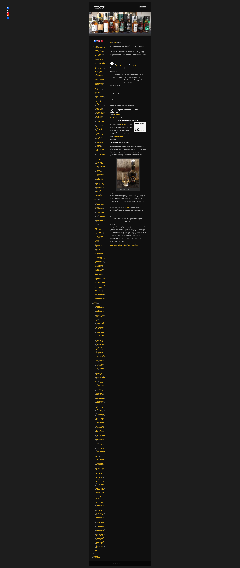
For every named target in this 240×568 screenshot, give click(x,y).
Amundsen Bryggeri (100, 97)
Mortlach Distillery (99, 534)
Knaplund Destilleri (98, 261)
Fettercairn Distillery (100, 335)
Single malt (133, 245)
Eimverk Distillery (99, 227)
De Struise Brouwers (100, 122)
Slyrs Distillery (99, 249)
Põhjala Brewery (99, 172)
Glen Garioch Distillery (100, 337)
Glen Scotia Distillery (100, 307)
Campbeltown (97, 306)
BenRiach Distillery (100, 468)
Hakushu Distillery (99, 231)
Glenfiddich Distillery (100, 510)
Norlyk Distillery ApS (99, 265)
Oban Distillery (99, 365)
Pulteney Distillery (99, 366)
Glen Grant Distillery (100, 492)
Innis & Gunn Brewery (100, 154)
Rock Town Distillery (99, 78)
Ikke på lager (120, 245)
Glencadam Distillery (100, 341)
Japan (96, 228)
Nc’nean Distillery (99, 364)
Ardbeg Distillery (99, 401)
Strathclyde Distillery (100, 454)
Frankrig (96, 215)
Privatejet (128, 245)
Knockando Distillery (100, 523)
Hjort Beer (98, 145)
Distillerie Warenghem (100, 216)
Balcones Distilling (98, 50)
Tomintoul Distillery (100, 546)
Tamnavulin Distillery (100, 543)
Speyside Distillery (100, 538)
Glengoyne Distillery (100, 349)
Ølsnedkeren (98, 171)
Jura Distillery (99, 388)
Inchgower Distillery (100, 522)
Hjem (111, 42)
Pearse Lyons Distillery (99, 294)
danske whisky (127, 207)
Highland (96, 314)
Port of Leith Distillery (100, 451)
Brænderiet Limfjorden (99, 256)
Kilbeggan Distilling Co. (99, 287)
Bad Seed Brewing (99, 99)
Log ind (95, 554)
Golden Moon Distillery (99, 58)
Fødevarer (97, 91)
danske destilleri (123, 124)
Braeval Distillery (99, 473)
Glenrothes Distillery (100, 517)
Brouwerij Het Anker (100, 107)
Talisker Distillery (99, 394)
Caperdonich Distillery (100, 475)
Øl (95, 93)
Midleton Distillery (98, 290)
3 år (134, 244)
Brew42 (97, 104)
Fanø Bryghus (99, 129)
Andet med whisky (123, 35)
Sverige (96, 235)
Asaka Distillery (99, 229)
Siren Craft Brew (99, 183)
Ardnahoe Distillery (100, 402)
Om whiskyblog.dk (139, 35)
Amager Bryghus (99, 96)
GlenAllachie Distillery (100, 500)
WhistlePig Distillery (99, 83)
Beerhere (98, 100)
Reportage (95, 302)
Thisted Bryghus (99, 190)
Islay (96, 399)
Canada (96, 200)
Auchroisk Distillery (100, 461)
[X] (7, 10)
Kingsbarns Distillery (100, 439)
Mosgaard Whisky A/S (99, 262)
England (96, 207)
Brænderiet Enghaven (99, 254)
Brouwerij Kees (99, 108)
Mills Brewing (99, 162)
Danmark (104, 35)
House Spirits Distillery (99, 60)
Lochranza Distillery (100, 390)
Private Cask (96, 300)
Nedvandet (124, 245)
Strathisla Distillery (100, 539)
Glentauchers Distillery (100, 519)
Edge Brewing (99, 128)
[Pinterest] (7, 12)
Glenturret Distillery (100, 355)
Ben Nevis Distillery (100, 322)
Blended (96, 304)
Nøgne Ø (98, 170)
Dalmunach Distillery (100, 485)
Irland (100, 35)
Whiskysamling (131, 35)
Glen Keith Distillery (100, 494)
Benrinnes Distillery (100, 469)
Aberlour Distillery (99, 457)
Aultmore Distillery (100, 463)
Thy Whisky (97, 275)
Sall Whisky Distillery (99, 269)
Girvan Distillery (99, 432)
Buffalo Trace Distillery (99, 52)
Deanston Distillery (100, 332)
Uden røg (136, 245)
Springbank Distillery (100, 311)
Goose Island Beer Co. (100, 140)
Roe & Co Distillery (98, 295)
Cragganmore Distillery (100, 479)
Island (96, 225)
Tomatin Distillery (99, 376)
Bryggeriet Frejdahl (100, 112)
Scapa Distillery (99, 393)
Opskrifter (97, 92)
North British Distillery (100, 446)
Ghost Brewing (99, 138)
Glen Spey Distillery (100, 498)
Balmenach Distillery (100, 464)
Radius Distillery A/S (99, 267)
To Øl (97, 191)
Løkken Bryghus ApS (100, 159)
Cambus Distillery (99, 426)
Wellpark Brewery (99, 195)
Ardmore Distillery (99, 316)
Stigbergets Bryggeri (100, 187)
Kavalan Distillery (99, 242)
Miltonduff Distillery (100, 533)
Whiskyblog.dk (100, 6)
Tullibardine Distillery (100, 377)
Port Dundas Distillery (100, 448)
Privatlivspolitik (116, 563)
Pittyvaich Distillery (100, 535)
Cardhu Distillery (99, 477)
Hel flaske (115, 245)
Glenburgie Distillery (100, 502)
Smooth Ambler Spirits (99, 79)
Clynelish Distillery (100, 327)
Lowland (96, 417)
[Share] (7, 17)
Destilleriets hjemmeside (118, 136)
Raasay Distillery (99, 392)
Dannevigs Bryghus (100, 121)
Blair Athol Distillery (100, 323)
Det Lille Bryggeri (99, 125)
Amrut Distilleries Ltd (100, 220)
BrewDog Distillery (100, 326)
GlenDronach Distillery (100, 344)
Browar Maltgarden (100, 110)
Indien (96, 219)
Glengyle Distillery (99, 310)
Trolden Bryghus (98, 277)
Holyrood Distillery (100, 438)
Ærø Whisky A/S (98, 252)
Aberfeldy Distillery (100, 315)
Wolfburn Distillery (100, 380)
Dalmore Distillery (99, 328)
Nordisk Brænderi (98, 264)
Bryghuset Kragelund (100, 113)
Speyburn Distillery (100, 537)
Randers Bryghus (99, 178)
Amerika (109, 35)
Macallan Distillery (99, 529)
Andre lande (115, 35)
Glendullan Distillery (100, 505)
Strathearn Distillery (100, 373)
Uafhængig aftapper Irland (100, 298)
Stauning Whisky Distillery (100, 271)
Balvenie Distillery (99, 467)
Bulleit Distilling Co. (99, 54)
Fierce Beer (98, 130)
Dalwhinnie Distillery (100, 329)
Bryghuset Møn (99, 116)
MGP (96, 70)
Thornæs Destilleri (98, 274)
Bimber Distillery (99, 208)
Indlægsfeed (96, 556)
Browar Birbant (99, 109)
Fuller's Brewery (99, 137)
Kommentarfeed (97, 557)
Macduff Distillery (99, 362)
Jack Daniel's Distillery (99, 62)
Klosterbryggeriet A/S (100, 157)
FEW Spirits (97, 55)
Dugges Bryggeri (99, 126)
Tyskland (96, 244)
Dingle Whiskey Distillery (100, 282)
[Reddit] (7, 15)
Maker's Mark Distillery (99, 68)
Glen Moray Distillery (100, 496)
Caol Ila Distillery (99, 410)
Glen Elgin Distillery (100, 489)
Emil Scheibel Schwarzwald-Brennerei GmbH (100, 247)
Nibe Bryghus (99, 169)
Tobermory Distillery (100, 395)
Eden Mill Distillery (100, 431)
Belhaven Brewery (99, 101)
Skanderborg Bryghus (100, 184)
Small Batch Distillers (99, 270)
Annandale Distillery (100, 419)
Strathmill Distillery (100, 541)
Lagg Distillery (99, 389)
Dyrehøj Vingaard (120, 244)
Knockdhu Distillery (100, 359)
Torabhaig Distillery (100, 398)
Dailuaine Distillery (100, 484)
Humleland (98, 147)
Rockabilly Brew (99, 179)
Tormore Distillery (99, 547)
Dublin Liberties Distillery (100, 285)
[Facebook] (7, 7)
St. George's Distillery (100, 209)
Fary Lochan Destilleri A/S (100, 258)
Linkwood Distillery (100, 526)
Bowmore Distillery (100, 403)
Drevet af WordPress (123, 563)
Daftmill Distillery (99, 430)
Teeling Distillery (98, 297)
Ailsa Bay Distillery (100, 418)
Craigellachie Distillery (100, 481)
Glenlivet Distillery (99, 513)
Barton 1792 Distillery (99, 51)
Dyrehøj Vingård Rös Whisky (118, 90)
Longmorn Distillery (100, 527)
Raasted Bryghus (99, 176)
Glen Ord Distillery (100, 340)
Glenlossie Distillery (100, 514)
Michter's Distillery (98, 71)
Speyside (96, 456)
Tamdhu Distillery (99, 542)
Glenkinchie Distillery (100, 435)
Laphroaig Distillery (100, 415)
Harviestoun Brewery (100, 142)
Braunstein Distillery (99, 253)
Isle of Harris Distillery (100, 385)
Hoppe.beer (98, 146)
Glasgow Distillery (99, 434)
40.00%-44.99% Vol (139, 244)
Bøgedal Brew (99, 103)
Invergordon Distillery (100, 356)
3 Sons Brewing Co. (100, 95)
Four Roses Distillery (99, 56)
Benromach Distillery (100, 471)
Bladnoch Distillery (100, 424)
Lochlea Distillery (99, 444)
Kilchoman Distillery (100, 411)
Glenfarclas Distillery (100, 508)
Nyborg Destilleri (98, 266)
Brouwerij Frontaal (100, 105)
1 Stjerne (127, 244)
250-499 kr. (132, 244)
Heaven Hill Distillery (99, 59)
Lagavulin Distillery (100, 414)
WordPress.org (96, 558)
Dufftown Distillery (99, 488)
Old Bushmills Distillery (99, 291)
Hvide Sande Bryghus (100, 151)
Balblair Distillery (99, 320)
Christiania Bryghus (100, 120)
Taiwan (96, 241)
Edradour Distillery (100, 333)
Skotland (95, 35)
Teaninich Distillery (100, 374)
